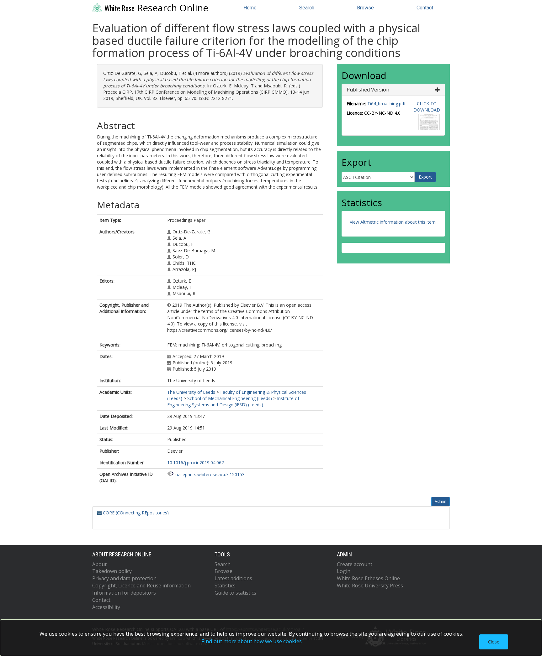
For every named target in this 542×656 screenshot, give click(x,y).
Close (493, 642)
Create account (354, 564)
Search (306, 8)
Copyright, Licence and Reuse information (141, 585)
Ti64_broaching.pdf (386, 104)
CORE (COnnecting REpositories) (135, 513)
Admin (440, 501)
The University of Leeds (191, 392)
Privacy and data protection (124, 578)
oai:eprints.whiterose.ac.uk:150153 (210, 474)
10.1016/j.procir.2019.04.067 (195, 463)
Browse (365, 8)
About (99, 564)
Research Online (156, 8)
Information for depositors (124, 592)
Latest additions (233, 578)
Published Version (368, 89)
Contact (425, 8)
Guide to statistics (235, 592)
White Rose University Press (370, 585)
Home (250, 8)
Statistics (225, 585)
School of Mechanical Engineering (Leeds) (229, 398)
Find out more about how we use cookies (251, 641)
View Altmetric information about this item (393, 222)
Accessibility (106, 607)
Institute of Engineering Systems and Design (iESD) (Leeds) (233, 401)
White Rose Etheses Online (368, 578)
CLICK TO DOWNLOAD (426, 107)
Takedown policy (112, 571)
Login (343, 571)
